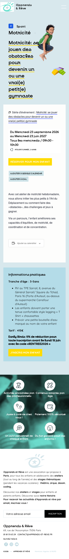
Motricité (20, 33)
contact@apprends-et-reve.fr (35, 535)
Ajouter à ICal (18, 179)
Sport (21, 26)
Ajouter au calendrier (26, 243)
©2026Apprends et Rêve (16, 551)
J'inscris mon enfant (25, 352)
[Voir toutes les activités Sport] (11, 27)
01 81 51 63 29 (9, 535)
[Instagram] (11, 544)
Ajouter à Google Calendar (26, 173)
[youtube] (17, 544)
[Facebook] (6, 544)
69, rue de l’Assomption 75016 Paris (22, 530)
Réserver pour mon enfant (30, 161)
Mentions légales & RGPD (45, 551)
